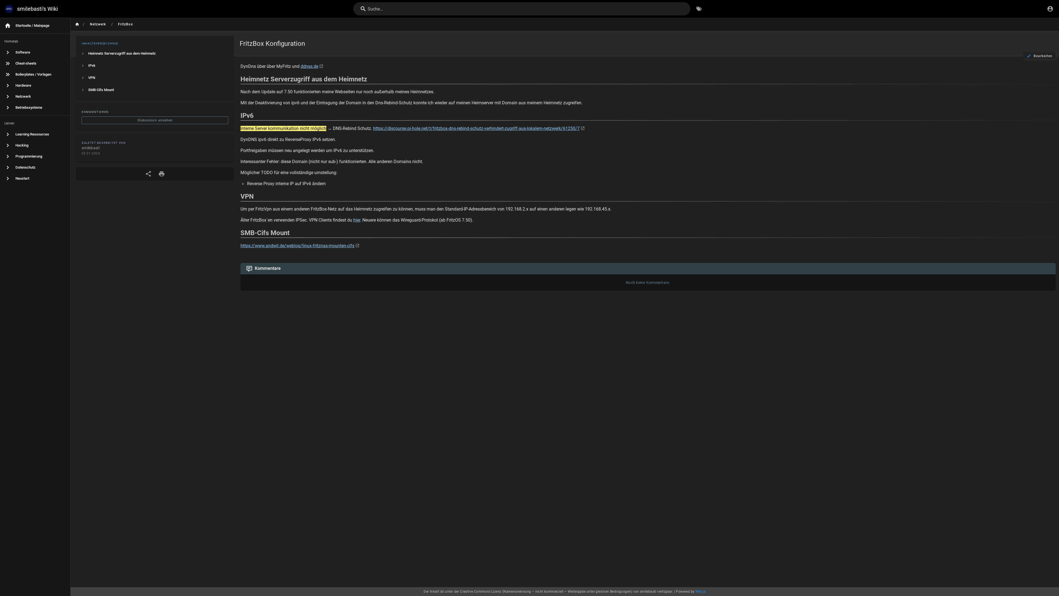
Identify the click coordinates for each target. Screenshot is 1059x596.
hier (356, 220)
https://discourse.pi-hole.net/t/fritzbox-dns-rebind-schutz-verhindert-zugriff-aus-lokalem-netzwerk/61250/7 (476, 128)
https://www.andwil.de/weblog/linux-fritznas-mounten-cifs (297, 245)
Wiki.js (701, 592)
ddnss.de (309, 66)
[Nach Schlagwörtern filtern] (699, 8)
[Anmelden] (1050, 8)
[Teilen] (148, 173)
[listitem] (155, 53)
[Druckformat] (161, 173)
